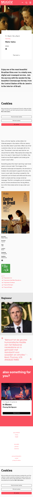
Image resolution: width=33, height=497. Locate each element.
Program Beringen (8, 284)
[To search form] (26, 2)
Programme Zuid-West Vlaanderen (12, 280)
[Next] (30, 399)
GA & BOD (16, 444)
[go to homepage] (7, 2)
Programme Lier (8, 278)
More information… (6, 111)
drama (7, 46)
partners (17, 446)
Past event (16, 55)
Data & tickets (16, 413)
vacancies (16, 448)
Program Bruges (8, 287)
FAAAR (16, 437)
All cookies (16, 124)
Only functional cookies (16, 116)
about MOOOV (16, 432)
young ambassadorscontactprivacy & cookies (16, 458)
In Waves (7, 405)
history (16, 434)
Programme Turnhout (9, 282)
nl (22, 2)
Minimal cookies (16, 120)
